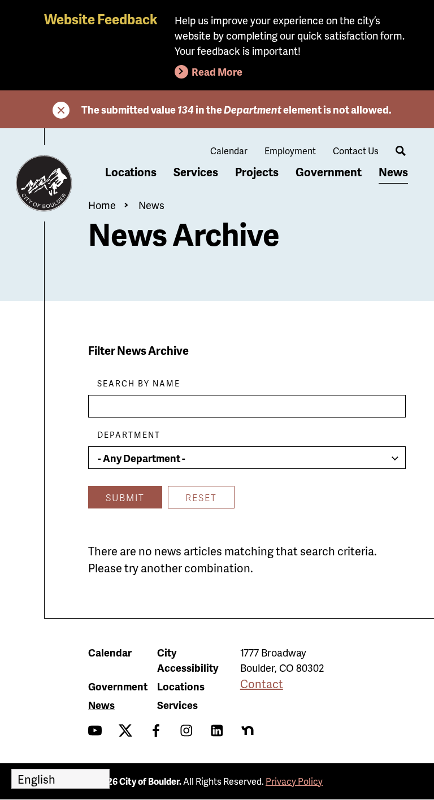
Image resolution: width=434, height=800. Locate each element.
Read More (217, 71)
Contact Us (356, 150)
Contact (261, 684)
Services (195, 172)
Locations (131, 172)
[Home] (44, 183)
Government (329, 172)
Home (102, 205)
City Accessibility (187, 660)
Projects (257, 172)
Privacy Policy (294, 781)
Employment (290, 150)
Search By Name (138, 383)
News (393, 172)
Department (128, 434)
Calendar (229, 150)
